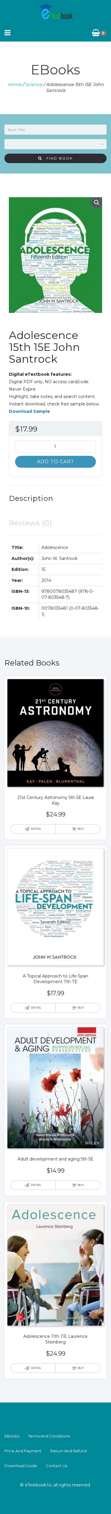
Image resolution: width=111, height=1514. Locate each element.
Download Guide (20, 1465)
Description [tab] (31, 498)
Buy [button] (81, 829)
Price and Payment (22, 1450)
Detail (36, 829)
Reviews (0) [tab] (30, 523)
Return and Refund (68, 1450)
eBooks (11, 1436)
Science (33, 84)
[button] (96, 202)
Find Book (57, 158)
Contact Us (56, 1465)
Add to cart (55, 461)
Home (14, 84)
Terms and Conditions (49, 1436)
